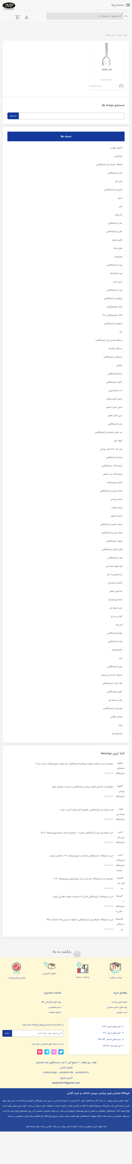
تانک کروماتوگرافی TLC (112, 315)
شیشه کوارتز (117, 507)
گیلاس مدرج (116, 616)
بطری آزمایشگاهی (114, 231)
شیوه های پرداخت (119, 1002)
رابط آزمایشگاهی (115, 373)
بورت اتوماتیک (116, 273)
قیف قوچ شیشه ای (114, 566)
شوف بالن (118, 440)
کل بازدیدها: (115, 1046)
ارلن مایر (118, 181)
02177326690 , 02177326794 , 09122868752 (66, 1073)
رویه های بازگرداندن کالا (51, 1002)
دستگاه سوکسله (115, 348)
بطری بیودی (117, 240)
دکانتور (119, 365)
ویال (120, 725)
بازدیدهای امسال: (113, 1039)
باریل (120, 198)
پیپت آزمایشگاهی (114, 290)
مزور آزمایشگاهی (114, 666)
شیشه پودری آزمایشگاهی (111, 491)
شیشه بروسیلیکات (114, 482)
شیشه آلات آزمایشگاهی (112, 465)
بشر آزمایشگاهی (115, 223)
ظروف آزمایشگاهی (114, 541)
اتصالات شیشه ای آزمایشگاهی (109, 164)
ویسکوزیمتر (117, 733)
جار (120, 332)
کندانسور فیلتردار (115, 599)
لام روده (119, 624)
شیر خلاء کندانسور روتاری (111, 449)
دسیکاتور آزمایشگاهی (113, 357)
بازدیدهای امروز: (113, 1026)
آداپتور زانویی (116, 147)
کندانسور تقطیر (115, 591)
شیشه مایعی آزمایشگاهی (111, 524)
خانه (125, 35)
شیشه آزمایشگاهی (114, 457)
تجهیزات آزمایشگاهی (113, 323)
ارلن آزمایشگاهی (115, 173)
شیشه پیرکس (116, 499)
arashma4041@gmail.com (66, 1083)
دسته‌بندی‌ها (117, 5)
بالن (120, 206)
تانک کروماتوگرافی (114, 306)
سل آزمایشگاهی (115, 424)
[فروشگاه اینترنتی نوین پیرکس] (8, 6)
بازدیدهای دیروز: (113, 1033)
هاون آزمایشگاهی (114, 691)
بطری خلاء (117, 248)
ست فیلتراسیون (115, 390)
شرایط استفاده (55, 1012)
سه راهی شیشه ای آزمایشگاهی (108, 432)
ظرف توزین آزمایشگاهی (111, 532)
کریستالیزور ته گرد (114, 574)
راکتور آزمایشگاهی (114, 382)
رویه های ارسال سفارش (117, 1007)
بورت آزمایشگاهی (114, 265)
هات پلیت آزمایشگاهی (112, 683)
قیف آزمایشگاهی (115, 557)
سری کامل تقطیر (115, 415)
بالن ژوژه (118, 214)
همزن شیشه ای (115, 700)
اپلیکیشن (118, 156)
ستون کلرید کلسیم (114, 407)
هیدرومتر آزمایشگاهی (112, 708)
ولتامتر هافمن (116, 716)
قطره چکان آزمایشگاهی (112, 549)
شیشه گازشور (116, 516)
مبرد (120, 658)
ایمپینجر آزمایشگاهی (113, 189)
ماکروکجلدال (117, 650)
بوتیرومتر (118, 256)
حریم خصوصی (54, 1007)
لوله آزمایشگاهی (115, 641)
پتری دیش (117, 281)
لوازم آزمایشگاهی (114, 633)
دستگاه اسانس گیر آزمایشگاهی (108, 340)
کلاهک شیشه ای (115, 583)
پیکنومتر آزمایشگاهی (113, 298)
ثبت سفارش (122, 1012)
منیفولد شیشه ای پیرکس (111, 675)
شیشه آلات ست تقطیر (112, 474)
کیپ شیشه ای (116, 608)
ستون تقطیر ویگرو (114, 398)
